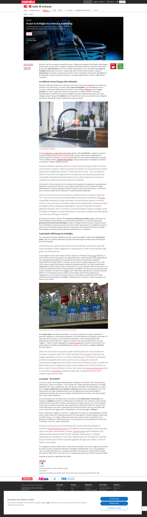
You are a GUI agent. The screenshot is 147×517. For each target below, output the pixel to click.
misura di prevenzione (94, 368)
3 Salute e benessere (57, 468)
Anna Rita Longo (31, 40)
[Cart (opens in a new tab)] (117, 2)
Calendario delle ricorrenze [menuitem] (82, 10)
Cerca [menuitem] (96, 10)
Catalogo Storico (60, 490)
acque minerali (66, 473)
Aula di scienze (42, 6)
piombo (102, 197)
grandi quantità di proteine (58, 428)
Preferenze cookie (114, 508)
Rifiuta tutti (114, 503)
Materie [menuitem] (45, 10)
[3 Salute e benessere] (120, 66)
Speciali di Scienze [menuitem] (35, 10)
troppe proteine (79, 431)
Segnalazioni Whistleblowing (91, 490)
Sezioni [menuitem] (60, 10)
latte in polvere (76, 343)
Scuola (72, 490)
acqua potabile (57, 473)
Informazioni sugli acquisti (105, 488)
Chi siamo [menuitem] (70, 10)
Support (96, 2)
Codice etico (87, 488)
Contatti (115, 490)
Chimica (66, 468)
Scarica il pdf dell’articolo (27, 68)
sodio (97, 473)
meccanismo (56, 371)
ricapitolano (48, 153)
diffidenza (88, 89)
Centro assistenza (103, 490)
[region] (73, 503)
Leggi (29, 34)
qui (48, 503)
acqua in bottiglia (47, 473)
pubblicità (93, 473)
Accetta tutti (114, 499)
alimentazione (74, 473)
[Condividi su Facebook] (42, 464)
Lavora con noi (116, 488)
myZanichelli (87, 2)
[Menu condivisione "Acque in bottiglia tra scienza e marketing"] (26, 43)
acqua (40, 473)
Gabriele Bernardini (65, 160)
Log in (122, 2)
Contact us (101, 2)
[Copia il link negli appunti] (40, 464)
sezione (94, 256)
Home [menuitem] (25, 10)
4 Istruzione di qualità (45, 468)
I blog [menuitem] (54, 10)
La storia (58, 488)
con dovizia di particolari (62, 153)
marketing (82, 473)
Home (72, 488)
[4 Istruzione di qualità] (113, 66)
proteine (87, 473)
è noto (88, 354)
